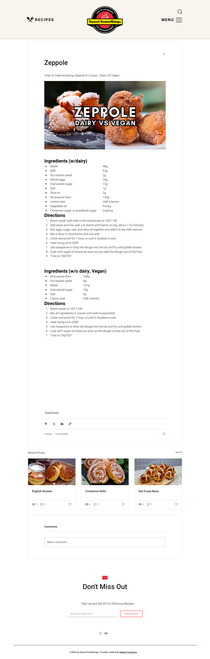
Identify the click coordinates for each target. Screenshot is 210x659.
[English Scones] (51, 472)
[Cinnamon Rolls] (105, 472)
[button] (180, 12)
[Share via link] (70, 423)
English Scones (42, 491)
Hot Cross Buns (148, 491)
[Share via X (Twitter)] (53, 423)
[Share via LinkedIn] (61, 423)
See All (179, 452)
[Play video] (105, 115)
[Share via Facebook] (45, 423)
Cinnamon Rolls (95, 491)
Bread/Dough (52, 412)
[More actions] (164, 54)
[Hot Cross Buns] (158, 472)
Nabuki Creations (128, 652)
